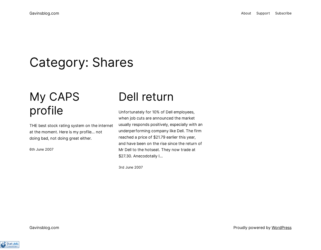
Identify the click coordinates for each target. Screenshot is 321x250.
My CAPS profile (54, 103)
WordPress (282, 227)
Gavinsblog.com (44, 13)
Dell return (146, 97)
